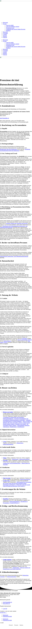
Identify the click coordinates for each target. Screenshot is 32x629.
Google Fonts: (6, 480)
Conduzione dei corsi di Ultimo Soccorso (15, 29)
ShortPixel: (6, 498)
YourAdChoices (7, 341)
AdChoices (24, 338)
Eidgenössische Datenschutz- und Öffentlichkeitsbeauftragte (14, 256)
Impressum (5, 615)
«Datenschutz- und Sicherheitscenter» (12, 463)
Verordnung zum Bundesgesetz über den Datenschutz (15, 150)
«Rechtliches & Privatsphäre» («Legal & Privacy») (15, 502)
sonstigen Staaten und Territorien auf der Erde (17, 223)
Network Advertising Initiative (24, 339)
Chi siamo (5, 33)
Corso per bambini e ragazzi (12, 26)
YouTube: (5, 460)
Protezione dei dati (7, 616)
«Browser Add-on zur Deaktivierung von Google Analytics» (16, 568)
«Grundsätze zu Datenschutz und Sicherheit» (13, 417)
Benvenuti (5, 22)
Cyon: (4, 441)
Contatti (5, 34)
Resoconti (5, 32)
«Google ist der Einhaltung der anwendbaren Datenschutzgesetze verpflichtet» (15, 419)
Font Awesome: (7, 478)
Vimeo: (5, 457)
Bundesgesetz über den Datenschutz (8, 149)
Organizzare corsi (10, 28)
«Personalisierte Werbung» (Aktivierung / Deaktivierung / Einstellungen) (16, 426)
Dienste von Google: (8, 412)
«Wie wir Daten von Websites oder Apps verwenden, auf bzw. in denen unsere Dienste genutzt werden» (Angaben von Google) (17, 423)
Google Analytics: (7, 559)
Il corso (4, 24)
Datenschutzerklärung (8, 418)
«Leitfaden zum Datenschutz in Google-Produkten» (17, 420)
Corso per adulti (9, 25)
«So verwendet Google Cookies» (15, 424)
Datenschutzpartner (11, 576)
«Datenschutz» (19, 443)
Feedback (8, 30)
